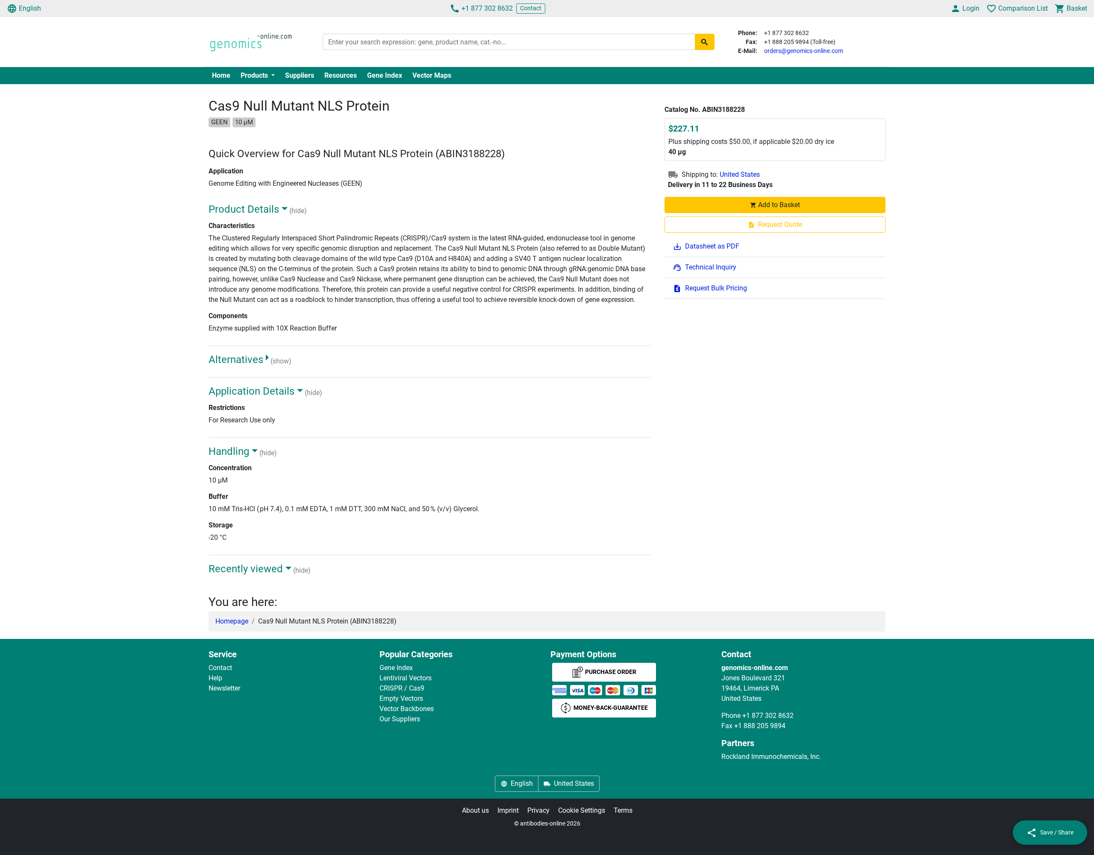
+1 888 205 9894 (759, 726)
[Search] (705, 42)
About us (475, 810)
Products (255, 75)
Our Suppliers (399, 719)
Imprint (508, 810)
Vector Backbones (406, 709)
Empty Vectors (401, 698)
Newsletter (224, 688)
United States (740, 174)
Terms (623, 810)
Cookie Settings (581, 810)
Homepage (231, 621)
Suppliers (299, 75)
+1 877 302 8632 (487, 8)
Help (215, 678)
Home (221, 75)
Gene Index (384, 75)
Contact (530, 8)
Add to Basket (779, 205)
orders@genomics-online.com (803, 50)
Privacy (538, 810)
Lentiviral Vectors (405, 678)
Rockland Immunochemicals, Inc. (771, 757)
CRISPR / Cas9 (401, 688)
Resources (340, 75)
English (30, 8)
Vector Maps (431, 75)
